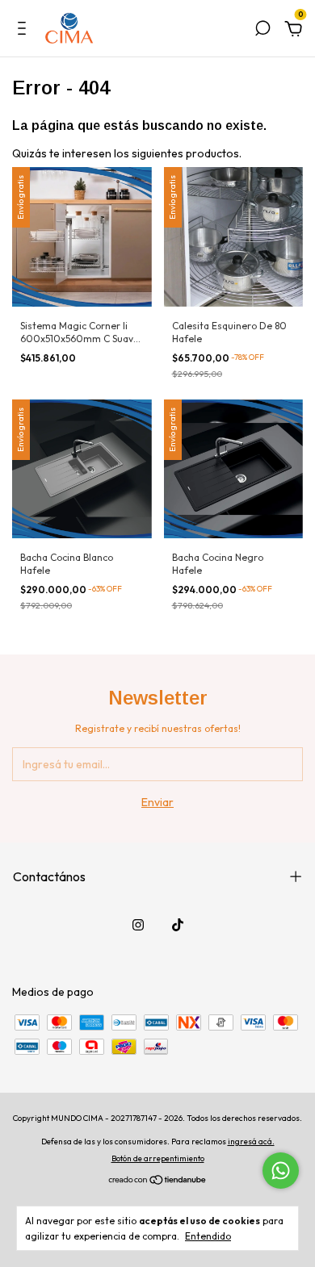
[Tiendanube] (157, 1181)
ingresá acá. (251, 1141)
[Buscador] (262, 30)
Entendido (208, 1236)
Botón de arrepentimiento (157, 1158)
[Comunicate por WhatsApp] (280, 1170)
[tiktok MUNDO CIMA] (177, 924)
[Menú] (24, 30)
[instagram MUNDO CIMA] (138, 924)
